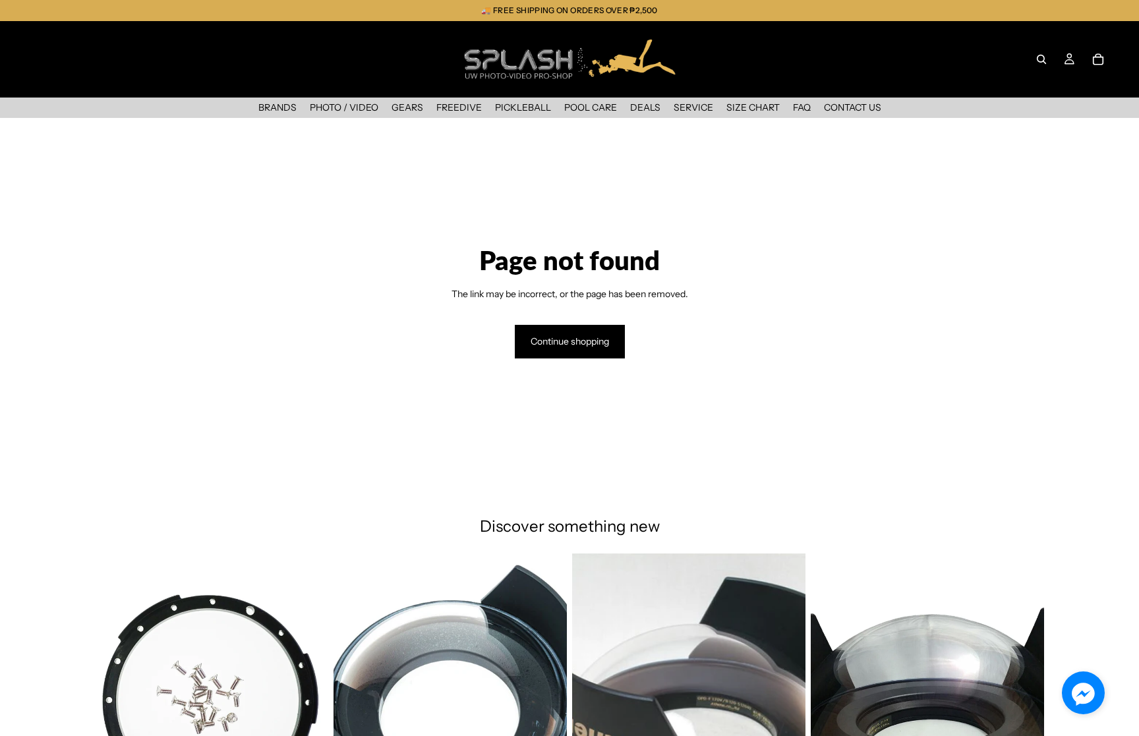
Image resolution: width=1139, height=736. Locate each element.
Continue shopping (570, 341)
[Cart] (1098, 59)
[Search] (1041, 59)
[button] (1083, 692)
